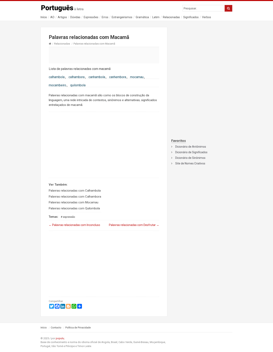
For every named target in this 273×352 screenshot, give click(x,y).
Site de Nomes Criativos (190, 163)
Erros (105, 17)
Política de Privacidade (78, 327)
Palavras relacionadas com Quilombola (74, 208)
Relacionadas (171, 17)
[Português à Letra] (65, 7)
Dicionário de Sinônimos (190, 157)
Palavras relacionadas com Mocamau (73, 202)
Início (44, 17)
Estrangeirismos (122, 17)
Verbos (206, 17)
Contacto (56, 327)
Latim (155, 17)
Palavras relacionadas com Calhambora (75, 196)
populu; (60, 338)
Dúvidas (75, 17)
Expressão (69, 217)
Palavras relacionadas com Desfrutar (134, 225)
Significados (191, 17)
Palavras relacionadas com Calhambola (75, 190)
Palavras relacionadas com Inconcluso (74, 225)
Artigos (62, 17)
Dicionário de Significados (191, 152)
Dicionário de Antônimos (190, 146)
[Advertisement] (104, 55)
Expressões (91, 17)
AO (52, 17)
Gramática (142, 17)
